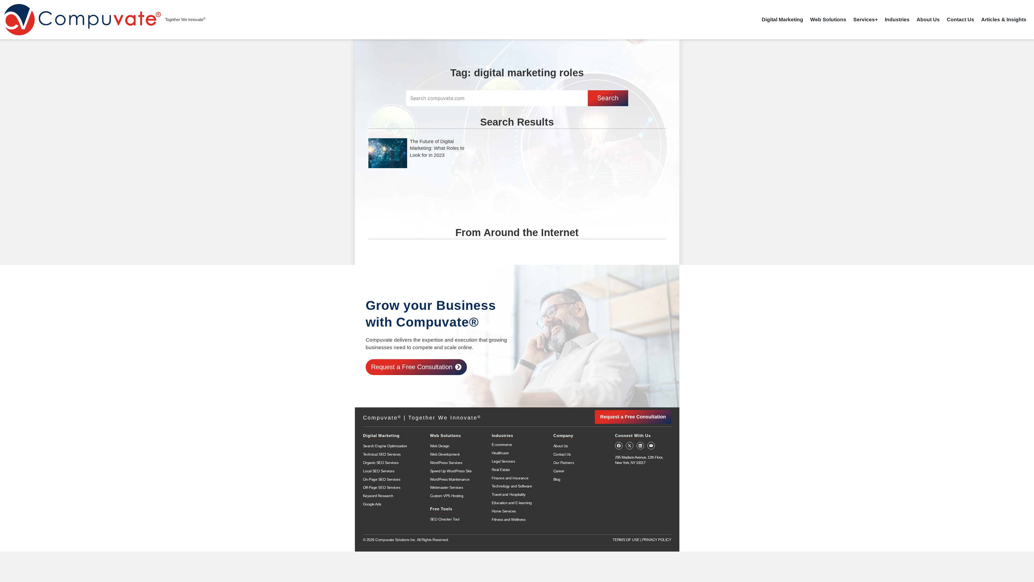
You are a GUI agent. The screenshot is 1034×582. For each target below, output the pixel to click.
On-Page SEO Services (381, 479)
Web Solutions (828, 19)
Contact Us (960, 19)
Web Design (440, 446)
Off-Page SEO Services (381, 487)
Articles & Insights (1003, 19)
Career (558, 471)
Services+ (865, 19)
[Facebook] (619, 445)
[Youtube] (651, 445)
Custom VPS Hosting (446, 496)
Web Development (445, 454)
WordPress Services (446, 462)
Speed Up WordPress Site (451, 471)
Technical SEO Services (382, 454)
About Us (928, 19)
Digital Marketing (782, 19)
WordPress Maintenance (450, 479)
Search (608, 98)
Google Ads (372, 504)
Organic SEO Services (381, 462)
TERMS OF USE (626, 540)
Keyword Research (378, 496)
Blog (556, 479)
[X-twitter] (629, 445)
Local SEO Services (378, 471)
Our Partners (563, 462)
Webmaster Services (446, 487)
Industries (897, 19)
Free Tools (441, 509)
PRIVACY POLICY (656, 540)
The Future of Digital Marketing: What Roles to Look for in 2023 (437, 148)
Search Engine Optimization (385, 446)
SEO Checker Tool (444, 519)
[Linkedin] (640, 445)
